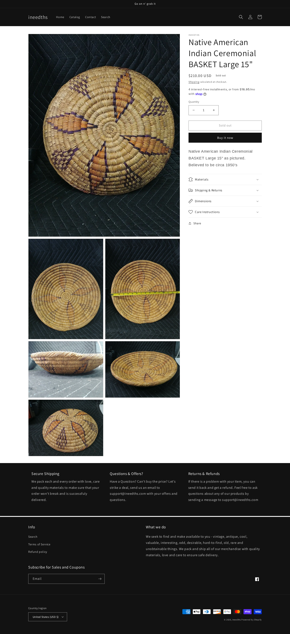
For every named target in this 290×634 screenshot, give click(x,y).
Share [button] (197, 223)
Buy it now (225, 137)
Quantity (194, 102)
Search (33, 537)
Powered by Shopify (251, 619)
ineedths (236, 619)
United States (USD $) (46, 617)
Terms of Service (39, 544)
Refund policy (37, 552)
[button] (241, 17)
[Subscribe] (99, 579)
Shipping (194, 81)
